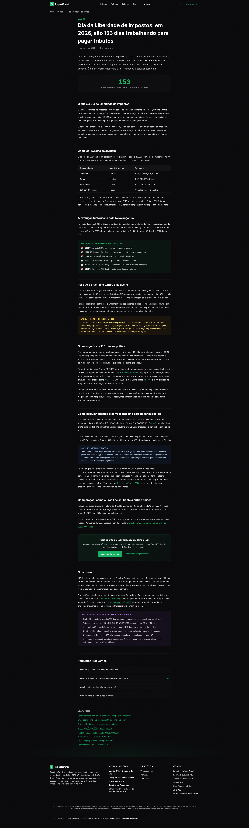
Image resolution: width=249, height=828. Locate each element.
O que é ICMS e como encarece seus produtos (97, 724)
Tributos (114, 4)
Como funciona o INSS (182, 786)
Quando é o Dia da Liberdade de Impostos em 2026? (104, 678)
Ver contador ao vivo (110, 554)
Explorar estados (190, 4)
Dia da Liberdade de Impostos (185, 793)
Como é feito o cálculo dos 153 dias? (97, 695)
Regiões (136, 4)
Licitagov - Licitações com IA (121, 777)
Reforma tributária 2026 (182, 775)
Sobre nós (144, 778)
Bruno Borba (78, 784)
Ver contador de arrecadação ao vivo (93, 745)
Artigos (147, 4)
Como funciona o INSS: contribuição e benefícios (98, 732)
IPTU (147, 380)
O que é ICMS (178, 782)
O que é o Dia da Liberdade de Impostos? (99, 669)
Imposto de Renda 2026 (182, 778)
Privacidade (145, 775)
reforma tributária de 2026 (127, 483)
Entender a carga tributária (137, 554)
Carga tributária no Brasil (182, 771)
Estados (103, 4)
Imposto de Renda (130, 372)
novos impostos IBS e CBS (119, 602)
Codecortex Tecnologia (129, 818)
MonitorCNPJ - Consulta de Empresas (121, 772)
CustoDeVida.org (116, 781)
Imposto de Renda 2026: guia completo (95, 728)
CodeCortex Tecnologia (119, 785)
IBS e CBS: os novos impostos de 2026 (94, 736)
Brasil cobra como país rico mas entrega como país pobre (102, 720)
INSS (117, 372)
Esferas (125, 4)
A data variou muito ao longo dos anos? (98, 687)
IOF (154, 423)
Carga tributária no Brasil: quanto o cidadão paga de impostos (104, 716)
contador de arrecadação (110, 598)
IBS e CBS (176, 790)
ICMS (107, 380)
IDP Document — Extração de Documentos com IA (121, 790)
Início (52, 12)
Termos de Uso (146, 771)
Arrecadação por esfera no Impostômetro (95, 740)
